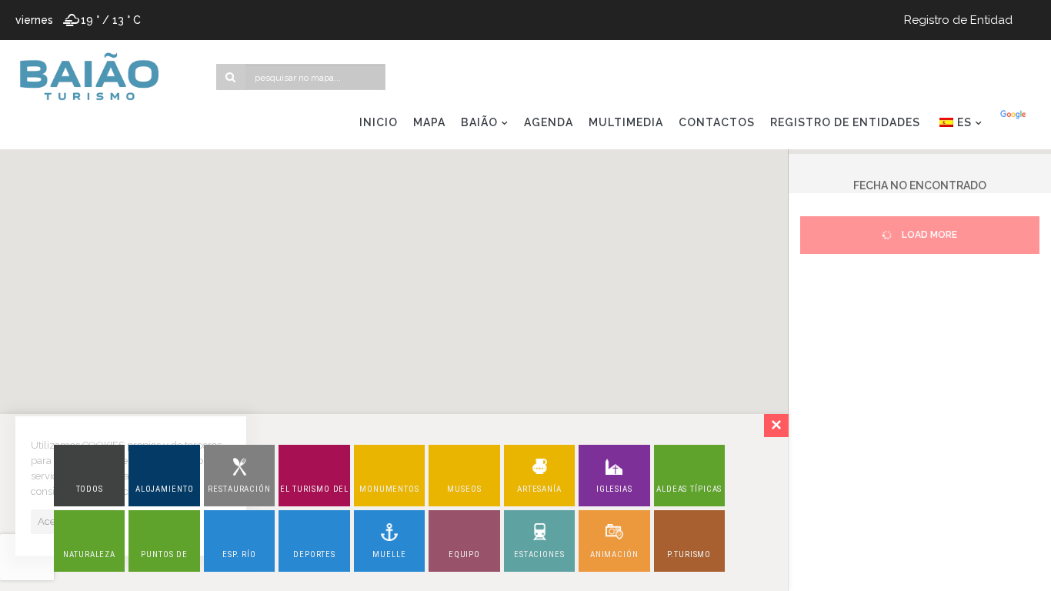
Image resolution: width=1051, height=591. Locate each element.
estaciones (539, 554)
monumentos (389, 489)
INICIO (378, 122)
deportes (314, 554)
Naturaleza (89, 554)
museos (464, 489)
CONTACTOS (717, 122)
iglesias (614, 489)
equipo (464, 554)
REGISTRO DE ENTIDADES (845, 122)
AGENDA (548, 122)
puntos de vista (164, 560)
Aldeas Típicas (689, 489)
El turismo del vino (314, 495)
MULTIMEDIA (626, 122)
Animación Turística (614, 560)
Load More (928, 234)
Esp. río (239, 554)
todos (89, 489)
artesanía (539, 489)
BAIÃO (479, 122)
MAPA (429, 122)
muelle (388, 554)
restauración (239, 489)
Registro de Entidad (958, 20)
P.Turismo (689, 554)
